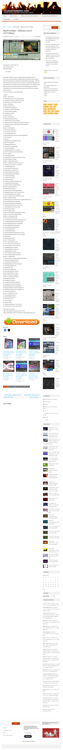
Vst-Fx (45, 113)
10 (43, 582)
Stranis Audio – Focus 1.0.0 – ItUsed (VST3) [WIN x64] (53, 448)
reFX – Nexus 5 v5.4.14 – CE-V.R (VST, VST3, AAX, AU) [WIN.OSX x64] (51, 609)
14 (53, 582)
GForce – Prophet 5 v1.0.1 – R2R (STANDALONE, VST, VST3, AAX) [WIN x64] (51, 628)
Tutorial (16, 19)
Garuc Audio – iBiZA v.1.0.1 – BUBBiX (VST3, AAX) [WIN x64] (54, 459)
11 (45, 582)
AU (51, 106)
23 (58, 584)
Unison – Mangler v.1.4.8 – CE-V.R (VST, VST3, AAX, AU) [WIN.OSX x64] (54, 454)
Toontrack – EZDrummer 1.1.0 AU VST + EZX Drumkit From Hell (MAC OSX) (51, 622)
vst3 (45, 108)
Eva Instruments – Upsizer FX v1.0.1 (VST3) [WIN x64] (57, 244)
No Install (50, 104)
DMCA (4, 732)
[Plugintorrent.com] (31, 14)
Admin (6, 36)
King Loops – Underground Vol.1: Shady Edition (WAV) (53, 516)
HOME (4, 727)
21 (53, 584)
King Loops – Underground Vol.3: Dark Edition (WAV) (54, 522)
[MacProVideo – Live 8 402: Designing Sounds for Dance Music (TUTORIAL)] (8, 343)
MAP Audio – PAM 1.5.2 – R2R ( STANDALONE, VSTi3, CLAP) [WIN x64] (50, 645)
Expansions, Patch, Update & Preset (29, 16)
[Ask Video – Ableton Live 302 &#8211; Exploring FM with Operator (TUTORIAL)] (21, 366)
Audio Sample (6, 19)
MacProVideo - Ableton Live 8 (22, 386)
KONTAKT (51, 113)
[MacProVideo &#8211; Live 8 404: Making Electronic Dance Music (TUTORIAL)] (21, 343)
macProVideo (12, 386)
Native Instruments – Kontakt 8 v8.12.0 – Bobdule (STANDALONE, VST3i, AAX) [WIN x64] (51, 666)
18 (45, 584)
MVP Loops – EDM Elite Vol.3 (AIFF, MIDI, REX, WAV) (54, 556)
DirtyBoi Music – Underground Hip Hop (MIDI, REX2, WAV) (53, 483)
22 (55, 584)
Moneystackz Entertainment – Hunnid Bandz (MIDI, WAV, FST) (54, 550)
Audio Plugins (13, 16)
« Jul (44, 589)
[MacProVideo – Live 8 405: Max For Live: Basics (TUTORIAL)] (34, 366)
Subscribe (28, 736)
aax (55, 106)
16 (58, 582)
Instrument (46, 106)
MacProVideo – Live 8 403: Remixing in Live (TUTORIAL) (8, 375)
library (56, 113)
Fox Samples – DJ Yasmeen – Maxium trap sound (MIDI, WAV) (54, 505)
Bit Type (46, 404)
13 (50, 582)
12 (48, 582)
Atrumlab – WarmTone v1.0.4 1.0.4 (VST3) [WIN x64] (57, 294)
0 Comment (37, 36)
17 (43, 584)
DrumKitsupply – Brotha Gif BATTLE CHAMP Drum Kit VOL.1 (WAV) (54, 489)
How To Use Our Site (7, 735)
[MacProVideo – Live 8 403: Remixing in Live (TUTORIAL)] (8, 366)
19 (48, 584)
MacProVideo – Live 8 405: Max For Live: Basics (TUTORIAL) (34, 375)
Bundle (55, 104)
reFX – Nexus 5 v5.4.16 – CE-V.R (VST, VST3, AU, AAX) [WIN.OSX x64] (54, 435)
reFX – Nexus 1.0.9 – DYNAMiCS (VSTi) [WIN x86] (54, 429)
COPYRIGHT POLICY (7, 730)
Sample (46, 417)
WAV (45, 104)
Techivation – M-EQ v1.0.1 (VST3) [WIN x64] (57, 381)
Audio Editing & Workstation (49, 16)
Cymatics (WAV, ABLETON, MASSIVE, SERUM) (53, 470)
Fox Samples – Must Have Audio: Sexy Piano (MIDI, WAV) (54, 510)
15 (55, 582)
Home (4, 16)
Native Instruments (51, 108)
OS (45, 410)
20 (50, 584)
